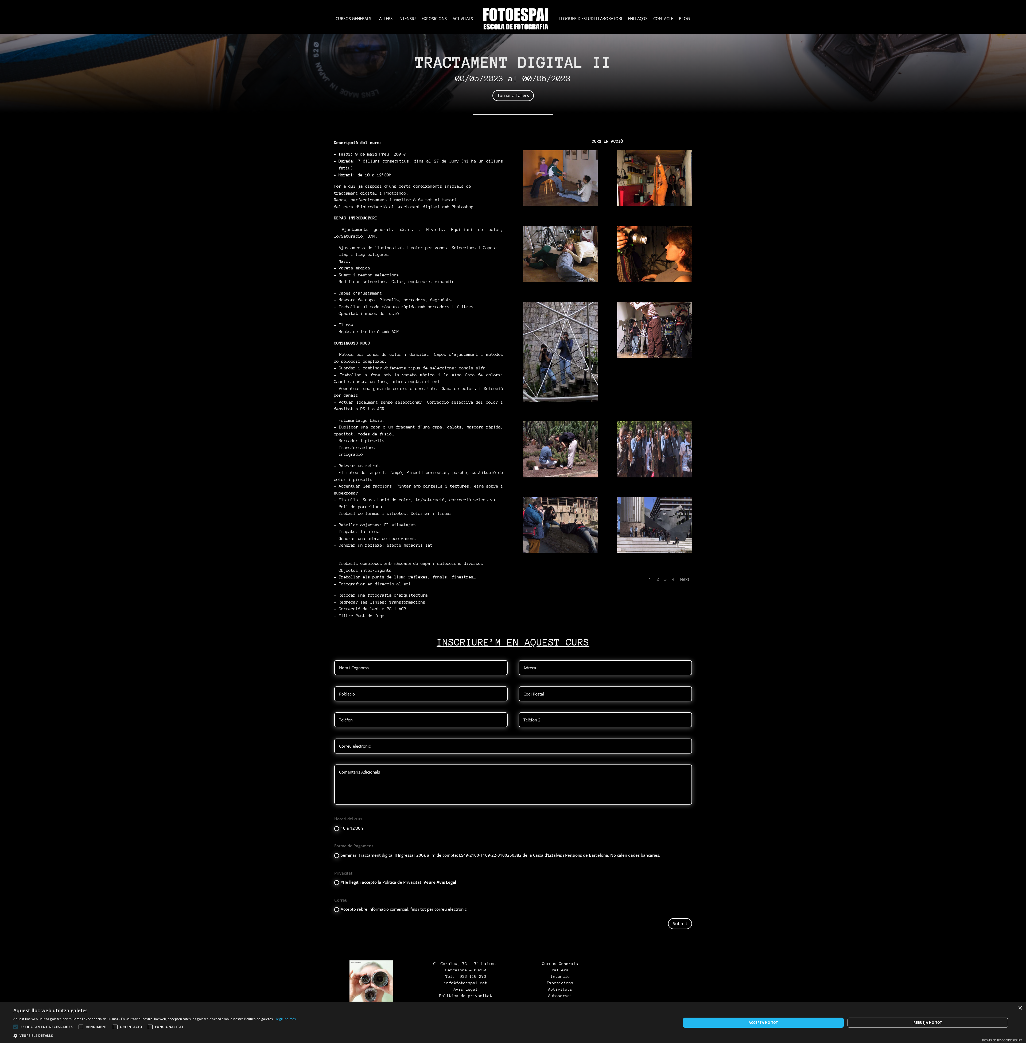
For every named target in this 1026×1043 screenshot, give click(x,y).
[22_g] (560, 280)
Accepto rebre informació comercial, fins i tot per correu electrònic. (404, 909)
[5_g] (560, 400)
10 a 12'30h (352, 828)
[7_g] (654, 204)
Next (684, 579)
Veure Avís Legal (439, 882)
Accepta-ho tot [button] (763, 1022)
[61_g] (654, 280)
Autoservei (560, 995)
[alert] (513, 1022)
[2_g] (654, 475)
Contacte (663, 19)
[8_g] (654, 551)
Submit (680, 923)
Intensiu (407, 19)
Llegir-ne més (285, 1019)
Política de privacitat (465, 995)
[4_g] (560, 204)
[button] (154, 1035)
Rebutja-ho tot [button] (928, 1022)
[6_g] (560, 475)
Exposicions (434, 19)
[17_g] (654, 356)
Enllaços (637, 19)
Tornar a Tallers (513, 95)
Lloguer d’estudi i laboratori (590, 19)
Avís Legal (466, 989)
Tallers (384, 19)
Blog (684, 19)
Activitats (463, 19)
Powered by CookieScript (1002, 1040)
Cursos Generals (353, 19)
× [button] (1020, 1008)
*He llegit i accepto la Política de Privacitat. (398, 882)
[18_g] (560, 551)
